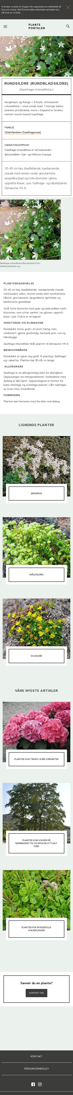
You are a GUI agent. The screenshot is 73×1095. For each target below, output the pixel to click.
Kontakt (36, 1056)
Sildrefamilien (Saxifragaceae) (23, 132)
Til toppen (36, 985)
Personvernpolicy (36, 1068)
